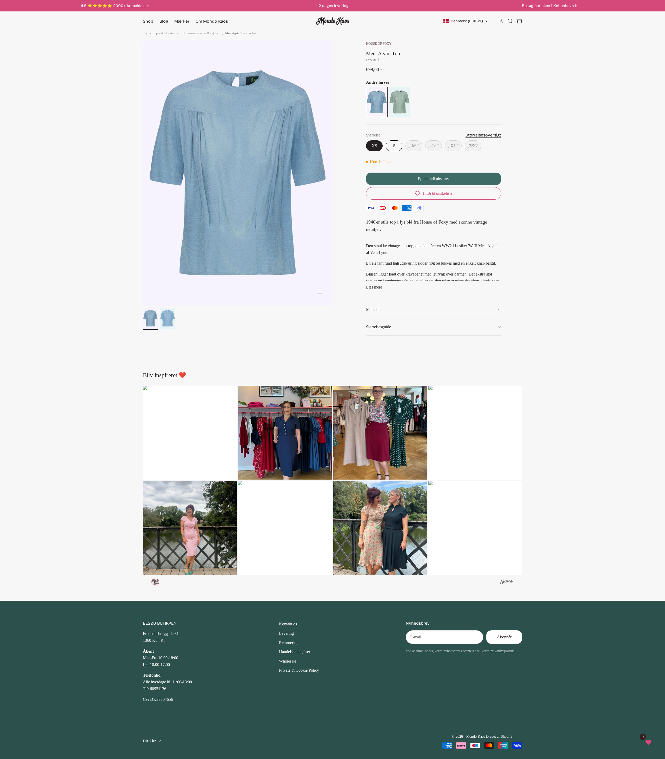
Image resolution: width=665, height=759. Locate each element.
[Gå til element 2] (167, 318)
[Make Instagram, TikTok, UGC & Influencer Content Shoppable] (507, 582)
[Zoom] (320, 293)
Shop (148, 21)
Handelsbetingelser (294, 652)
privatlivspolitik (502, 651)
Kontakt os (288, 624)
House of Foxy (378, 43)
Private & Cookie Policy (299, 670)
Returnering (288, 642)
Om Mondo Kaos (212, 21)
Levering (286, 633)
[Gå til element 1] (150, 318)
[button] (433, 193)
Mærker (181, 21)
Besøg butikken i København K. (550, 5)
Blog (163, 21)
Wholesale (287, 661)
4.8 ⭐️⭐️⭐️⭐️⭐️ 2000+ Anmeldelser (115, 5)
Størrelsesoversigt (483, 135)
